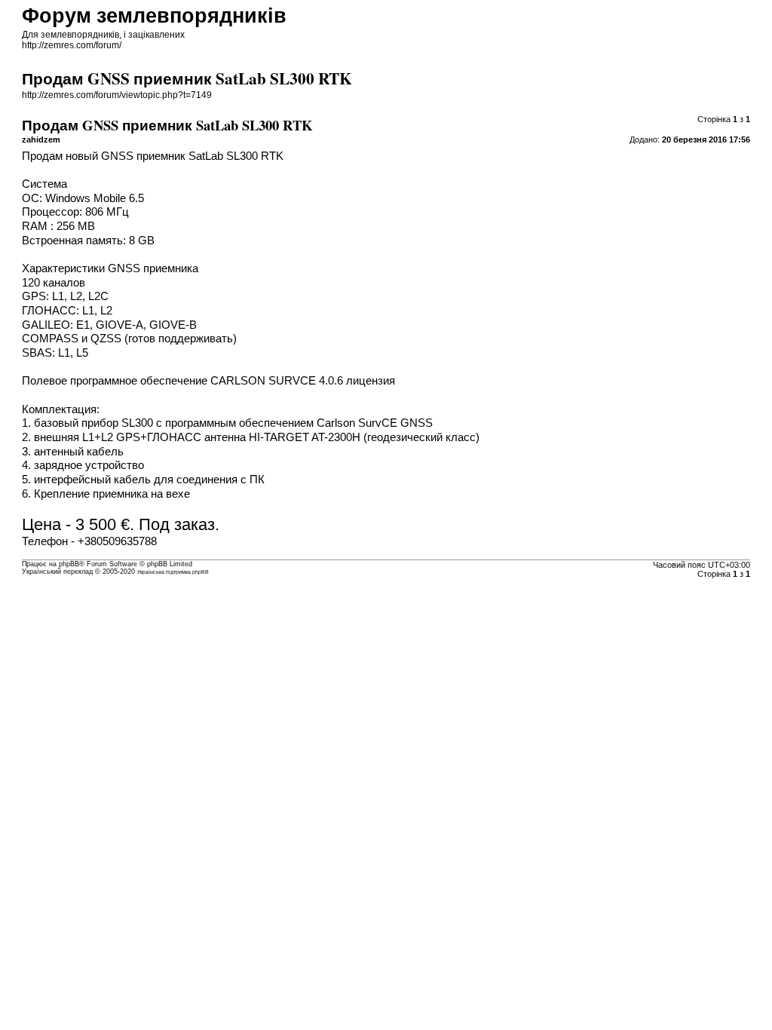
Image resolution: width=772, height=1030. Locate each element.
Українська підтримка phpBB (173, 572)
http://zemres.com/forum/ (71, 45)
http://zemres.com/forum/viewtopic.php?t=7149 (117, 95)
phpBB (69, 564)
